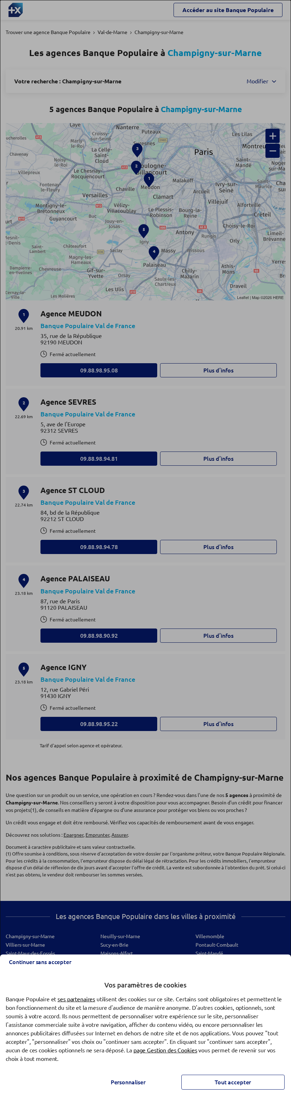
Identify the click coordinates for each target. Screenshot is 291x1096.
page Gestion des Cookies (165, 1050)
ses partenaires (76, 999)
